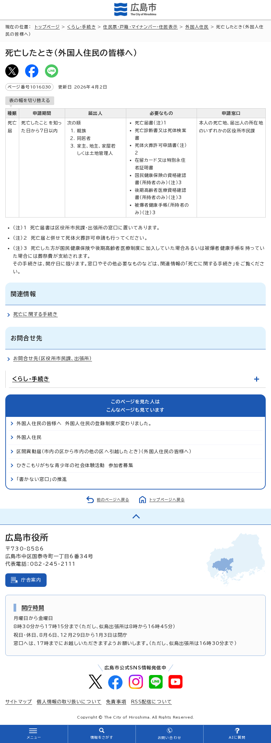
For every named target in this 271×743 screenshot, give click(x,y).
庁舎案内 (31, 580)
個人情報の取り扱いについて (69, 701)
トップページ (47, 27)
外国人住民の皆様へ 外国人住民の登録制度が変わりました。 (84, 423)
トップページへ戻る (167, 499)
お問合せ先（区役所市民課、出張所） (52, 358)
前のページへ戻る (113, 499)
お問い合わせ (169, 737)
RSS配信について (151, 701)
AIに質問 (237, 737)
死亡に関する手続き (35, 314)
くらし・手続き (81, 27)
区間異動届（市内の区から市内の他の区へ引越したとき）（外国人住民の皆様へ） (104, 451)
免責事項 (116, 701)
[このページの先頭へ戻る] (135, 516)
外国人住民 (197, 27)
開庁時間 (32, 607)
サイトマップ (18, 701)
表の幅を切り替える (29, 100)
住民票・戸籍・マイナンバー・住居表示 (140, 27)
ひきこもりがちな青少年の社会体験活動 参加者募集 (75, 465)
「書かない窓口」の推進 (42, 479)
